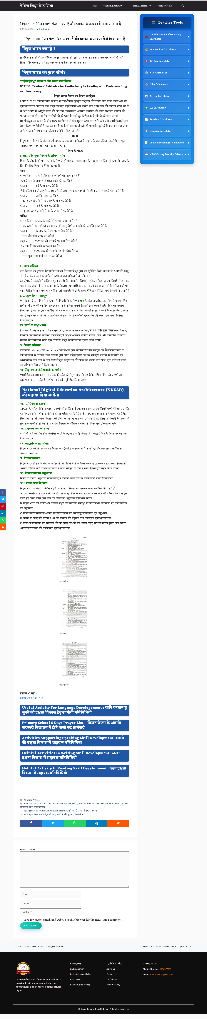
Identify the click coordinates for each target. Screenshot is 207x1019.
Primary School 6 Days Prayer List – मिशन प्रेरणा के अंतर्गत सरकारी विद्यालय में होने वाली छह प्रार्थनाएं (71, 725)
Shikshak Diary (77, 969)
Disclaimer (164, 946)
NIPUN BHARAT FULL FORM (112, 804)
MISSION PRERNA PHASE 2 (63, 804)
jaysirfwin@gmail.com (161, 975)
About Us (175, 946)
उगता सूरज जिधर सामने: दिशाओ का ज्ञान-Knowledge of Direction (54, 815)
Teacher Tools (164, 6)
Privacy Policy (150, 946)
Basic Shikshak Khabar (80, 974)
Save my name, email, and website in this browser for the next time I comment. (72, 919)
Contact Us (186, 946)
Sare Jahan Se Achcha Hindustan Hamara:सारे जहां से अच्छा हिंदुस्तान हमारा (60, 811)
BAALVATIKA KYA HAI (36, 804)
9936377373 (165, 969)
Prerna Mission (140, 6)
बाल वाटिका (39, 807)
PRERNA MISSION (31, 698)
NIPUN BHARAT (87, 804)
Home (94, 6)
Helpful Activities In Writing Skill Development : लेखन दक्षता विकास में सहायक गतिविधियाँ (71, 755)
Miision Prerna (32, 800)
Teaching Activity (112, 6)
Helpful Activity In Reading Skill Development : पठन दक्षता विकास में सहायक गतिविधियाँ (74, 770)
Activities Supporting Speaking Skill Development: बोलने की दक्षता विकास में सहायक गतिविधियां (73, 740)
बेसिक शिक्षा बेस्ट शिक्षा (36, 6)
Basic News (75, 980)
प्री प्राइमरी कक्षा (26, 807)
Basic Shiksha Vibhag (80, 985)
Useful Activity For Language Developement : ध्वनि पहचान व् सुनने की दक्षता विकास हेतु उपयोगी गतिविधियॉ (74, 710)
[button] (183, 6)
